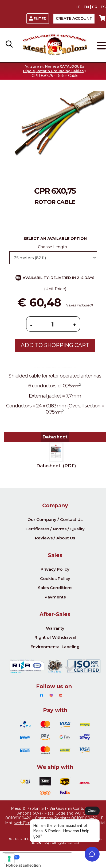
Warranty (55, 628)
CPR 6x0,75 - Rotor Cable (55, 75)
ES (103, 7)
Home (50, 66)
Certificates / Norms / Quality (55, 528)
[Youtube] (61, 695)
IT (78, 7)
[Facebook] (42, 695)
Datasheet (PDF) (56, 465)
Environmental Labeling (55, 646)
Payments (55, 597)
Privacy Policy (55, 569)
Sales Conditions (55, 587)
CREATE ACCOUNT (74, 18)
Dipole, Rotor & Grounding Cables (53, 71)
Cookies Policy (55, 578)
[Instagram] (51, 695)
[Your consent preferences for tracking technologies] (9, 859)
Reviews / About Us (55, 537)
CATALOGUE (71, 66)
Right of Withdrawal (55, 637)
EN (86, 7)
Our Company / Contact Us (55, 519)
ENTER (39, 18)
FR (94, 7)
